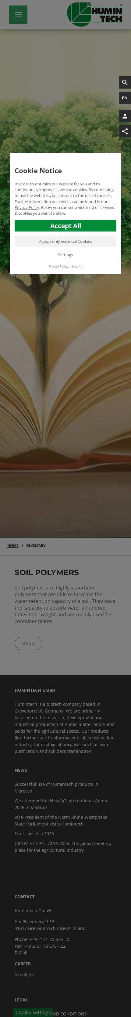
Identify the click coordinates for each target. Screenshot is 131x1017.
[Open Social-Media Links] (125, 131)
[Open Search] (125, 82)
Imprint (77, 266)
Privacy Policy (27, 207)
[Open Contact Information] (125, 116)
